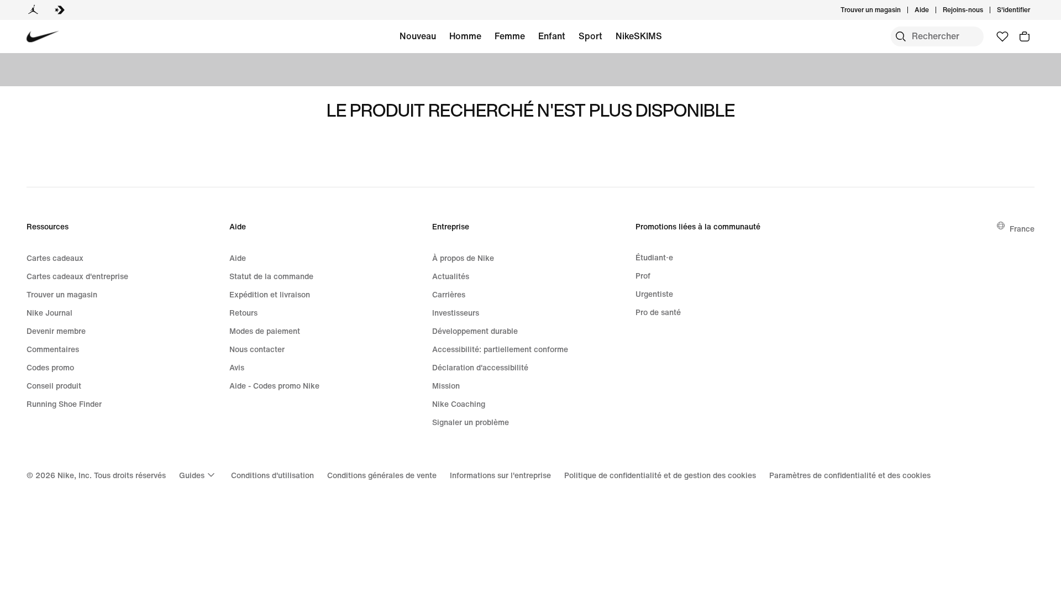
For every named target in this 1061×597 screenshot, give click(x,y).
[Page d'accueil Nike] (43, 36)
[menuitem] (932, 10)
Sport (590, 36)
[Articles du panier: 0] (1024, 36)
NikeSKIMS (639, 36)
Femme (510, 36)
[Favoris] (1002, 36)
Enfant (551, 36)
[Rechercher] (901, 36)
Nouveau (418, 36)
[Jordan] (33, 10)
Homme (465, 36)
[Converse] (59, 10)
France (1022, 228)
